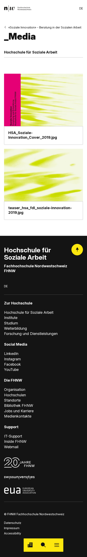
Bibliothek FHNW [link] (18, 405)
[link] (17, 8)
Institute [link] (10, 317)
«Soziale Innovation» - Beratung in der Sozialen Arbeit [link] (44, 27)
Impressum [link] (11, 528)
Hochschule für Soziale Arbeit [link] (28, 312)
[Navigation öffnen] (56, 545)
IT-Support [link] (13, 436)
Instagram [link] (12, 359)
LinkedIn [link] (11, 353)
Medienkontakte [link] (17, 416)
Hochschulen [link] (15, 395)
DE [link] (81, 8)
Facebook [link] (12, 364)
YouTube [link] (11, 369)
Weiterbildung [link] (15, 328)
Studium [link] (11, 323)
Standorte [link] (12, 400)
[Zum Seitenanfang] (77, 249)
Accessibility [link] (12, 533)
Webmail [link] (11, 447)
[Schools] (30, 545)
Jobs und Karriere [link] (19, 411)
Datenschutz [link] (12, 522)
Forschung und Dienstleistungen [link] (31, 333)
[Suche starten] (43, 545)
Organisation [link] (14, 389)
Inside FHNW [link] (15, 441)
